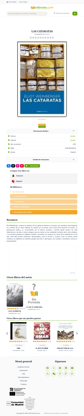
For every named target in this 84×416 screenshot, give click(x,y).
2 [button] (33, 353)
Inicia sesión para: (18, 192)
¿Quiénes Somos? (24, 367)
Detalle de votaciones (41, 159)
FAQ (23, 374)
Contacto (23, 384)
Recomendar (34, 166)
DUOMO (72, 140)
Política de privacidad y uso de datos (56, 413)
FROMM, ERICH (42, 350)
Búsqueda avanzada (62, 13)
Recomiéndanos (23, 377)
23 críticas (18, 345)
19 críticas (66, 345)
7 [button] (48, 353)
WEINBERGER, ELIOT (42, 34)
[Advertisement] (44, 23)
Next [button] (77, 333)
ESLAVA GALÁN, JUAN (66, 350)
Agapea (19, 181)
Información (24, 370)
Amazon (19, 176)
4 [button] (39, 353)
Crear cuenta (23, 2)
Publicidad (23, 381)
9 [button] (54, 353)
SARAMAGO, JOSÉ (18, 350)
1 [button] (30, 353)
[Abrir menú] (74, 13)
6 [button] (45, 353)
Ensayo (72, 136)
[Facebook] (47, 368)
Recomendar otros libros (23, 212)
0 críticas (42, 126)
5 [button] (42, 353)
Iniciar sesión (12, 2)
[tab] (42, 131)
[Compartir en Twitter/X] (13, 166)
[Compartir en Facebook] (9, 166)
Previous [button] (7, 333)
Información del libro (40, 131)
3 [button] (36, 353)
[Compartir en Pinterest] (22, 166)
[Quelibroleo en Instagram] (17, 166)
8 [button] (51, 353)
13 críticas (42, 345)
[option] (18, 337)
